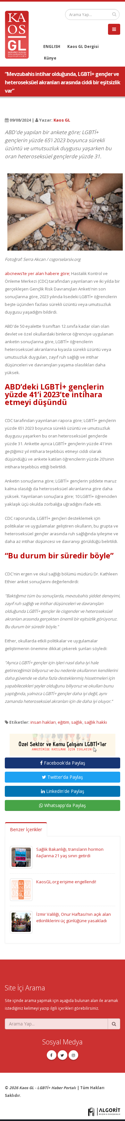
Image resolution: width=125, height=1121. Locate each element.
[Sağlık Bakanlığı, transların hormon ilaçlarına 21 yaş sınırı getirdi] (21, 856)
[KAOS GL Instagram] (73, 1055)
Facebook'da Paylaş (64, 763)
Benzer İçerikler (26, 829)
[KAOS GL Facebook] (51, 1055)
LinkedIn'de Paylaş (64, 791)
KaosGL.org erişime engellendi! (66, 882)
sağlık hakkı (95, 722)
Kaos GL (62, 120)
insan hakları (43, 722)
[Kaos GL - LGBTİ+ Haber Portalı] (19, 34)
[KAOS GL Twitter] (62, 1055)
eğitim (63, 722)
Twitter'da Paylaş (64, 777)
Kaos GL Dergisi (83, 46)
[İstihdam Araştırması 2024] (62, 742)
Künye (50, 57)
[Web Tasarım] (104, 1111)
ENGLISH (51, 46)
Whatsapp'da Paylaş (64, 805)
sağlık (76, 722)
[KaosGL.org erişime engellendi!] (21, 889)
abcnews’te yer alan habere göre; (37, 273)
